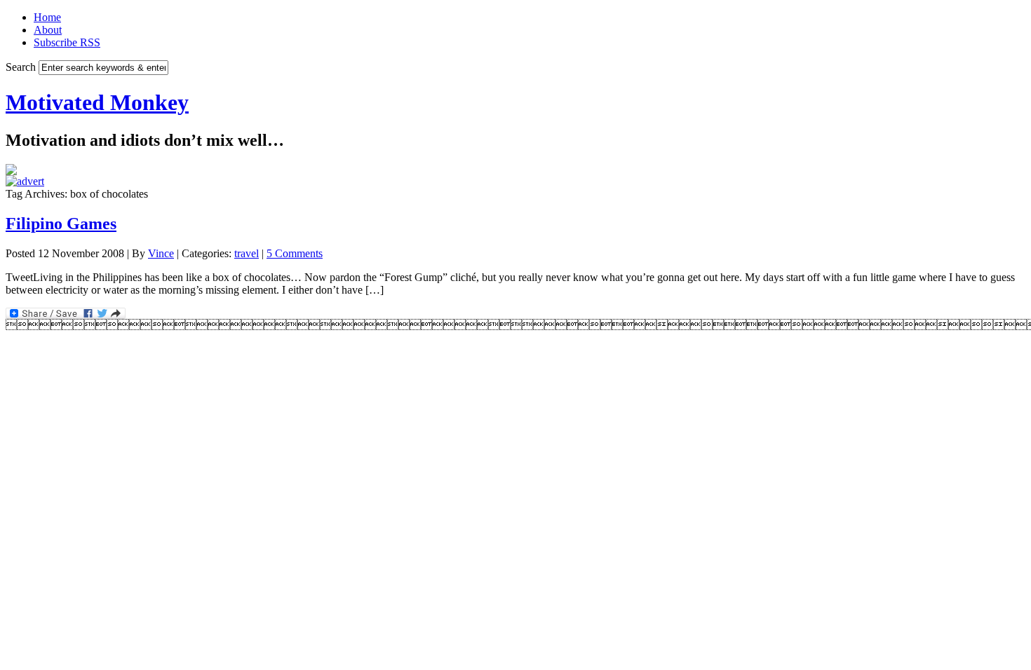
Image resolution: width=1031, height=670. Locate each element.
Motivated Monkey (97, 102)
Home (47, 17)
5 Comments (295, 253)
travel (246, 253)
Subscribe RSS (67, 42)
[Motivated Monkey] (11, 171)
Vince (161, 253)
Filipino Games (61, 223)
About (48, 30)
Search (21, 67)
